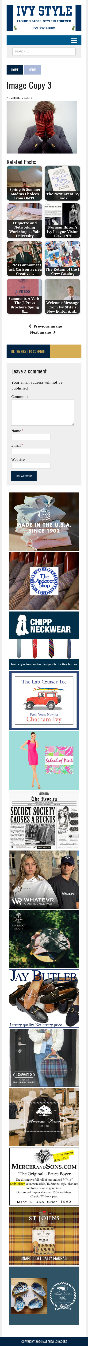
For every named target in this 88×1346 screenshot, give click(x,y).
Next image (40, 332)
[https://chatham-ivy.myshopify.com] (44, 726)
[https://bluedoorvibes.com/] (44, 1322)
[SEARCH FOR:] (44, 51)
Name (16, 430)
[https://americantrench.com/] (44, 1143)
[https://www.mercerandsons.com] (44, 1202)
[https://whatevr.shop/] (44, 905)
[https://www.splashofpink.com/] (44, 786)
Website (18, 459)
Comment (19, 396)
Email (16, 445)
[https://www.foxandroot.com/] (44, 965)
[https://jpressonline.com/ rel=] (44, 547)
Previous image (48, 326)
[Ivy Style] (44, 18)
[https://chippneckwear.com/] (44, 667)
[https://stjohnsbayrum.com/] (44, 1262)
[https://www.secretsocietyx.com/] (44, 846)
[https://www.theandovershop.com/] (44, 607)
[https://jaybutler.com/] (44, 1024)
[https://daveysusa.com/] (44, 1083)
